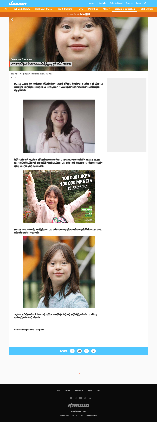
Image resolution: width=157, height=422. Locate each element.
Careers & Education (125, 9)
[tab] (5, 9)
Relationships (146, 9)
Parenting (93, 9)
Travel (80, 9)
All (6, 9)
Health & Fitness (43, 9)
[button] (72, 351)
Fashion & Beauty (21, 9)
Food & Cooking (64, 9)
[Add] (72, 351)
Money (106, 9)
